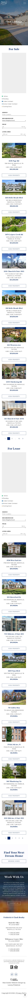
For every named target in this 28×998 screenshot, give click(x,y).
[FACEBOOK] (12, 974)
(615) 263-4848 (14, 950)
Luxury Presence (14, 985)
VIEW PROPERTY (14, 175)
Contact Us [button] (14, 903)
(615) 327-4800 (14, 932)
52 (19, 438)
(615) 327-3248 (14, 934)
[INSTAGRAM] (16, 974)
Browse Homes (14, 861)
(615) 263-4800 (14, 949)
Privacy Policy (21, 993)
